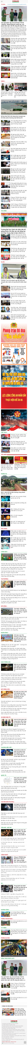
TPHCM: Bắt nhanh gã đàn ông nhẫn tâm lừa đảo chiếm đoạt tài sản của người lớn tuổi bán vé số (19, 41)
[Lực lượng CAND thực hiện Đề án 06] (14, 397)
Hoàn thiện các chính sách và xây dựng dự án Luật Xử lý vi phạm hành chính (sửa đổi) (18, 129)
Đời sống (4, 606)
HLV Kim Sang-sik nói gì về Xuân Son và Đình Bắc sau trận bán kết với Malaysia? (19, 443)
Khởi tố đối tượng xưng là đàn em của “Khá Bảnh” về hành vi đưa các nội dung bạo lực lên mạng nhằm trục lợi (18, 62)
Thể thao (4, 432)
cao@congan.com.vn (8, 1038)
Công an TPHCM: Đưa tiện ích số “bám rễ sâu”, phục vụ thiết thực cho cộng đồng (18, 199)
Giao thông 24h (6, 662)
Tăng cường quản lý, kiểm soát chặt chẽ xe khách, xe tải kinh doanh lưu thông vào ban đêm (19, 68)
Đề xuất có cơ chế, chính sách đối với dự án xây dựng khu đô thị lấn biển (18, 243)
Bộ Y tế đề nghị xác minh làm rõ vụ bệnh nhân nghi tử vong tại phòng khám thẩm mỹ (18, 157)
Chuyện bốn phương (7, 801)
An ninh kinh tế (6, 717)
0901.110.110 (13, 1041)
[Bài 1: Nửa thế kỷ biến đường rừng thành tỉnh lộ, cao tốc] (14, 483)
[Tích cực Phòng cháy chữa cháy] (14, 353)
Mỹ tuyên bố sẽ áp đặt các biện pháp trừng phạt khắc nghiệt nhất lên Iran (19, 192)
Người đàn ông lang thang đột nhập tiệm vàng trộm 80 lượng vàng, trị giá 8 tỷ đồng (18, 288)
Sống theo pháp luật (7, 958)
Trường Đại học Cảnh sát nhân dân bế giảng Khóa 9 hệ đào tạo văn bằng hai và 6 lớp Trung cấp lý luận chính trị (13, 231)
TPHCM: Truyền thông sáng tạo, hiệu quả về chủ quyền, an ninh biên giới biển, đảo (18, 257)
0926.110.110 (7, 1041)
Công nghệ (4, 854)
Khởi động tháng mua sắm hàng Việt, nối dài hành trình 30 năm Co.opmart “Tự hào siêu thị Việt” (20, 1012)
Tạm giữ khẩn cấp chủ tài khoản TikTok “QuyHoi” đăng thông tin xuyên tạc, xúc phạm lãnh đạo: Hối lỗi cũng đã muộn (12, 24)
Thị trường (4, 579)
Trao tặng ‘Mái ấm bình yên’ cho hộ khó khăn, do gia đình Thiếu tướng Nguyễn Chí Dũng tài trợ (19, 931)
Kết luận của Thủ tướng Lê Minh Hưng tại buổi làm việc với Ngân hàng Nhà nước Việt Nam (20, 638)
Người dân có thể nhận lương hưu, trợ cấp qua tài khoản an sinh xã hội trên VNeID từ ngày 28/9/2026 (19, 75)
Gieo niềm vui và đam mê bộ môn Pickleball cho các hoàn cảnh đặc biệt (18, 449)
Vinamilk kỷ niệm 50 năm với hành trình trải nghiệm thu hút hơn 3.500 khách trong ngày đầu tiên (20, 753)
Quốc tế (3, 775)
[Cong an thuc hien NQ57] (14, 375)
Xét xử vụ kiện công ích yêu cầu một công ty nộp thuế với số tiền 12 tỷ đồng (18, 302)
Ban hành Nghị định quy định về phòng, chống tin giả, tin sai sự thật (19, 150)
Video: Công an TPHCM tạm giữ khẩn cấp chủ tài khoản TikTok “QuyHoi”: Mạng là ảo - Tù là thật (18, 986)
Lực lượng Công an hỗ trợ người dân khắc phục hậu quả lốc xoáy (18, 913)
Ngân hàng (4, 632)
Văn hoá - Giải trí (6, 827)
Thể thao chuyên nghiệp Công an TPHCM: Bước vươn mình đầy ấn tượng (18, 436)
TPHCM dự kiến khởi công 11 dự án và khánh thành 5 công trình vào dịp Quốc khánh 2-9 (18, 47)
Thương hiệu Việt (6, 747)
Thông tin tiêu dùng (7, 1006)
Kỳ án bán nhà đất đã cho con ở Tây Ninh (19, 921)
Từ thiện (3, 927)
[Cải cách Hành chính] (14, 420)
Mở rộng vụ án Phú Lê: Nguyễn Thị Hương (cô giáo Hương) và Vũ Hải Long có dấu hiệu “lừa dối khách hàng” (19, 55)
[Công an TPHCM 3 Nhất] (14, 331)
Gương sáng (5, 909)
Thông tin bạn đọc (7, 918)
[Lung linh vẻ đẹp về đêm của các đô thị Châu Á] (14, 947)
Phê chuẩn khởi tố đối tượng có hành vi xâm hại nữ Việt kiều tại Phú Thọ (19, 164)
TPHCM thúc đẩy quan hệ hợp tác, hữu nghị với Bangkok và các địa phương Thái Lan (18, 250)
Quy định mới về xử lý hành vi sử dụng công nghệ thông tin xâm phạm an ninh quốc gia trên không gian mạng (13, 871)
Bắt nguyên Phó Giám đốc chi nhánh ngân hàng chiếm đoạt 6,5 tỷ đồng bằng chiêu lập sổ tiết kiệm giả (14, 650)
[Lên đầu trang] (25, 1042)
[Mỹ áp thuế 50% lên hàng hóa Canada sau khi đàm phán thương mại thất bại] (14, 107)
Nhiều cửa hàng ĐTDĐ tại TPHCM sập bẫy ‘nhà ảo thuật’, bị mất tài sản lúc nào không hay (20, 557)
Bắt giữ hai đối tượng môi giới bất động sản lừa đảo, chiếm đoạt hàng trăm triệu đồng (18, 170)
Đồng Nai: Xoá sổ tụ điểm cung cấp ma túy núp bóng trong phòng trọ (19, 143)
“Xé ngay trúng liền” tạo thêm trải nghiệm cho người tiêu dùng (20, 583)
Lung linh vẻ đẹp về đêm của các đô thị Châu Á (13, 955)
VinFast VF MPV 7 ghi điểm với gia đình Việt (12, 894)
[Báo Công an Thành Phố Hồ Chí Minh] (15, 1)
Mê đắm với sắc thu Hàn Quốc (9, 820)
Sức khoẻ (4, 528)
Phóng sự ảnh (5, 938)
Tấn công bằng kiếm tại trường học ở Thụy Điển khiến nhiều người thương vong (18, 122)
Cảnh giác (4, 551)
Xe (2, 883)
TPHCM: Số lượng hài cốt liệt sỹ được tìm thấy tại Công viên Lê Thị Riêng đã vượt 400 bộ (19, 236)
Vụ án (2, 262)
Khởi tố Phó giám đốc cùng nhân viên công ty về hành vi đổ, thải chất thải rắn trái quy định (20, 723)
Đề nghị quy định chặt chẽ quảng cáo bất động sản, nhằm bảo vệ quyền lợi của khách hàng (20, 695)
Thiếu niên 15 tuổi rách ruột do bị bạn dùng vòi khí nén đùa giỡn (18, 546)
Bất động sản (5, 689)
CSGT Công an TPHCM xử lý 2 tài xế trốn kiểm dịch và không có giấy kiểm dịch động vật (19, 206)
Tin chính (4, 210)
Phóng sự (4, 473)
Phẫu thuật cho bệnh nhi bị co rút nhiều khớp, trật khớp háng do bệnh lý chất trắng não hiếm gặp (18, 533)
